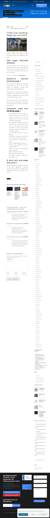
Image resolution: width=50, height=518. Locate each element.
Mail (35, 480)
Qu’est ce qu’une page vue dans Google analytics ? (16, 236)
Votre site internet (38, 484)
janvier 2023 (38, 246)
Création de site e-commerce (38, 74)
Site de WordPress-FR (40, 381)
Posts (37, 95)
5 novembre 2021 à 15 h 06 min (11, 212)
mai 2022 (37, 261)
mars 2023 (37, 242)
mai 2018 (37, 325)
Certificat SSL (39, 435)
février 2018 (38, 331)
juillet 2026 (38, 165)
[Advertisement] (40, 41)
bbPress (40, 139)
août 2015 (37, 342)
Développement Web (40, 80)
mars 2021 (37, 288)
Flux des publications (39, 377)
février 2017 (38, 337)
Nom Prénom (36, 476)
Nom (8, 273)
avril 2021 (37, 286)
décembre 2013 (38, 346)
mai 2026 (37, 169)
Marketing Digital (39, 90)
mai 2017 (37, 335)
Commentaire (10, 259)
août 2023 (37, 232)
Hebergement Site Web (40, 86)
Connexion (38, 375)
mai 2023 (37, 238)
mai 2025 (37, 192)
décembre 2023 (38, 225)
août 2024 (37, 209)
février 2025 (38, 198)
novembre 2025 (38, 180)
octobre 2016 (38, 338)
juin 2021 (37, 283)
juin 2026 (37, 167)
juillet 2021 (38, 281)
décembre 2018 (38, 313)
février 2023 (38, 244)
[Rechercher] (44, 460)
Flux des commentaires (40, 379)
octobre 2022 (38, 252)
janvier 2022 (38, 269)
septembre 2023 (39, 231)
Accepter (23, 514)
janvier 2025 (38, 200)
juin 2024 (37, 213)
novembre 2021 (38, 273)
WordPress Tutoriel (39, 105)
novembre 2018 (38, 315)
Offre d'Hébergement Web (41, 433)
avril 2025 (37, 194)
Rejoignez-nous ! (16, 505)
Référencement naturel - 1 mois (40, 439)
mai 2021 (37, 285)
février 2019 (38, 310)
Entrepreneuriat (39, 84)
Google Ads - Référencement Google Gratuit (15, 211)
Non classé (38, 93)
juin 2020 (37, 306)
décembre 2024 (38, 202)
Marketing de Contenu (40, 88)
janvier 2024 (38, 223)
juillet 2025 (38, 188)
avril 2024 (37, 217)
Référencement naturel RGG (39, 449)
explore (36, 362)
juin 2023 (37, 236)
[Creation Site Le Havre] (9, 1)
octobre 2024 (38, 205)
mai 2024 (37, 215)
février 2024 (38, 221)
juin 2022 (37, 259)
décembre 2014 (38, 344)
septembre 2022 (39, 254)
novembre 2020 (38, 296)
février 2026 (38, 175)
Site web (24, 273)
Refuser (33, 514)
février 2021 (38, 290)
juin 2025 (37, 190)
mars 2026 (37, 173)
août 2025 (37, 186)
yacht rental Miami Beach (39, 358)
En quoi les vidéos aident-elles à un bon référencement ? (25, 194)
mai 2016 (37, 340)
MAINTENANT (41, 5)
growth (36, 367)
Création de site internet (40, 76)
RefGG (12, 26)
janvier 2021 (38, 292)
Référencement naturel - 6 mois (40, 446)
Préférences (43, 514)
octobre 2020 (38, 298)
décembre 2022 (38, 248)
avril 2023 (37, 240)
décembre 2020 (38, 294)
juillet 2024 (38, 211)
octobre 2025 (38, 182)
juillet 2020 (38, 304)
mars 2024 (37, 219)
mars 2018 (37, 329)
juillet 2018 (38, 323)
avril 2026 (37, 171)
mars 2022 (37, 265)
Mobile (37, 92)
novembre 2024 (38, 204)
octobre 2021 (38, 275)
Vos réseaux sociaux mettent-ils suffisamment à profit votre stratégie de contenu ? (17, 195)
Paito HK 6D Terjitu (38, 365)
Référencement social (23, 28)
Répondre (26, 211)
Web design (38, 103)
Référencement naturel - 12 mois (39, 443)
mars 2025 (37, 196)
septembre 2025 (39, 184)
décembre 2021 (38, 271)
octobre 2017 (38, 333)
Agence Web (38, 69)
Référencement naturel (15, 28)
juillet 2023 (38, 234)
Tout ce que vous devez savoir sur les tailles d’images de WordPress (42, 150)
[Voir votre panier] (33, 5)
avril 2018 (37, 327)
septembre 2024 (39, 207)
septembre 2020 (39, 300)
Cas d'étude (38, 71)
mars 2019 (37, 308)
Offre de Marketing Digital (41, 437)
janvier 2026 (38, 177)
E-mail (16, 273)
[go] (44, 62)
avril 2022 (37, 263)
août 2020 (37, 302)
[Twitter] (6, 1)
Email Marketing (39, 82)
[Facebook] (4, 1)
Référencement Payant (40, 99)
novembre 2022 (38, 250)
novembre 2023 (38, 227)
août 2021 (37, 279)
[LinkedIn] (8, 1)
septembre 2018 (39, 319)
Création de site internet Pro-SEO (39, 427)
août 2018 (37, 321)
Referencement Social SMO (39, 454)
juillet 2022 (38, 258)
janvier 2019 (38, 311)
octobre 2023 (38, 229)
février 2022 (38, 267)
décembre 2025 (38, 178)
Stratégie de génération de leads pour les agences (16, 223)
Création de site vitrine (40, 78)
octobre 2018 (38, 317)
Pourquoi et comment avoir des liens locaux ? (9, 193)
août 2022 (37, 256)
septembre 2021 (39, 277)
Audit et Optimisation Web (41, 424)
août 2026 (37, 163)
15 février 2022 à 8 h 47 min (11, 239)
